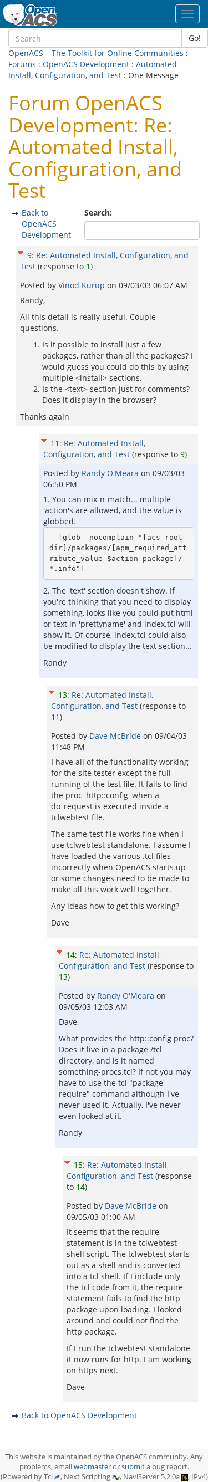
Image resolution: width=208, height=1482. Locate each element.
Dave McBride (116, 735)
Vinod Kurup (82, 285)
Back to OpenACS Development (46, 223)
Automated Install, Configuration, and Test (92, 69)
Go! (195, 38)
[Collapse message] (20, 251)
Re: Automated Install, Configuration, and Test (94, 448)
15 (78, 1164)
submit (133, 1466)
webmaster (92, 1466)
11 (54, 443)
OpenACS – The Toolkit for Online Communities (96, 53)
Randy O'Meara (111, 473)
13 (62, 694)
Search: (99, 212)
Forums (22, 64)
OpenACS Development (86, 64)
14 (70, 954)
